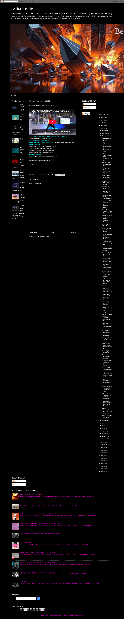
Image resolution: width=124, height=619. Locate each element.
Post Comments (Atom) (42, 236)
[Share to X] (60, 175)
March (104, 433)
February (105, 436)
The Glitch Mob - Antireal (106, 191)
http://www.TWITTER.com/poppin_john (40, 148)
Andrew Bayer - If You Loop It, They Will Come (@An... (107, 389)
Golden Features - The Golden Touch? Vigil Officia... (106, 273)
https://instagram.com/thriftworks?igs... (46, 157)
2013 (102, 463)
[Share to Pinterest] (64, 175)
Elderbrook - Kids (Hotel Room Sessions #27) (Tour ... (107, 149)
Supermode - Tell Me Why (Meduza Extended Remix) (106, 204)
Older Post (74, 232)
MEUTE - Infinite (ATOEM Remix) (106, 229)
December (105, 130)
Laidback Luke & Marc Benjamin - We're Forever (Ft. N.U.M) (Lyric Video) (40, 523)
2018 (102, 450)
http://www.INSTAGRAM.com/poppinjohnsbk (42, 146)
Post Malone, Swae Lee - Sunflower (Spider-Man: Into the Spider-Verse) (39, 514)
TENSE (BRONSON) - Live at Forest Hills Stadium (106, 381)
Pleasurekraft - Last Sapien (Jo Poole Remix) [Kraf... (107, 211)
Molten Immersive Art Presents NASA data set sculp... (107, 309)
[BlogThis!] (58, 175)
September (105, 138)
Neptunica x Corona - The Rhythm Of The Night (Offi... (107, 410)
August (104, 420)
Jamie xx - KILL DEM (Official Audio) (106, 182)
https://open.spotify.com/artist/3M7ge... (40, 161)
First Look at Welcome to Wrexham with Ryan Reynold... (107, 170)
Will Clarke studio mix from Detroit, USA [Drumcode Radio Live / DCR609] (40, 533)
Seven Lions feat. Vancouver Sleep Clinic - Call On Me (106, 363)
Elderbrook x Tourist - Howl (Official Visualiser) (106, 396)
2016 (102, 455)
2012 (102, 466)
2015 (102, 458)
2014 (102, 461)
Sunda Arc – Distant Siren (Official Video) (107, 290)
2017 (102, 453)
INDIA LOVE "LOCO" (26, 543)
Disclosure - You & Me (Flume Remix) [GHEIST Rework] (107, 218)
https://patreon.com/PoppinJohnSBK (63, 142)
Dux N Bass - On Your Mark (106, 225)
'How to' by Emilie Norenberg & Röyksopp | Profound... (107, 236)
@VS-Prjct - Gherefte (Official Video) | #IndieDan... (107, 325)
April (103, 431)
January (104, 439)
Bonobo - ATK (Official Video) (107, 368)
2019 (102, 447)
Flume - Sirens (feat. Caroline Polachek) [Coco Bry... (107, 346)
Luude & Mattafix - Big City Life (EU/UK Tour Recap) (107, 281)
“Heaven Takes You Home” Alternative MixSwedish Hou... (107, 317)
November (105, 133)
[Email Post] (53, 174)
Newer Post (33, 232)
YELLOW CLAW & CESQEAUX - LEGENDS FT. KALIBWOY (37, 572)
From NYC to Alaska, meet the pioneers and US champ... (107, 266)
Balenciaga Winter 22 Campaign (107, 416)
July (103, 423)
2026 (102, 117)
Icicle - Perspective (107, 286)
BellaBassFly (22, 8)
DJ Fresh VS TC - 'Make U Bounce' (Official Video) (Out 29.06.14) (37, 562)
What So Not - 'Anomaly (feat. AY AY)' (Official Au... (107, 296)
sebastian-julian (67, 615)
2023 (102, 125)
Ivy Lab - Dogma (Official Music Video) (106, 164)
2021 (102, 442)
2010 (102, 471)
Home (53, 232)
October (104, 136)
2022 (102, 128)
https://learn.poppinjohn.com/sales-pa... (40, 138)
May (103, 428)
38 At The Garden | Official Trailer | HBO (107, 242)
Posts (85, 104)
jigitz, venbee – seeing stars (22, 140)
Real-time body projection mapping (106, 303)
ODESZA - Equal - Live (107, 187)
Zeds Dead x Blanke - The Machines (106, 356)
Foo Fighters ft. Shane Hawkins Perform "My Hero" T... (107, 403)
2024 (102, 123)
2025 (102, 120)
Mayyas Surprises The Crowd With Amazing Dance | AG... (107, 374)
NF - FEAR (23, 582)
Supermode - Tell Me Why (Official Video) (107, 196)
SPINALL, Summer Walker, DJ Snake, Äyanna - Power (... (107, 157)
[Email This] (56, 175)
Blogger (81, 615)
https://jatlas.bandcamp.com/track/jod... (40, 165)
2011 (102, 469)
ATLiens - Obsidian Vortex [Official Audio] (107, 248)
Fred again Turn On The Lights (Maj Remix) (107, 339)
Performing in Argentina (105, 351)
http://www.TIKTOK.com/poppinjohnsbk (41, 152)
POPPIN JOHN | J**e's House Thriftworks (106, 177)
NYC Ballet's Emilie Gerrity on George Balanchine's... (106, 333)
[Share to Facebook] (62, 175)
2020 (102, 445)
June (103, 425)
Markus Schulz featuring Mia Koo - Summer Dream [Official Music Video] (40, 504)
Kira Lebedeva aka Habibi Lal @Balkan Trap (107, 260)
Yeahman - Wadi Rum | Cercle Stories (106, 254)
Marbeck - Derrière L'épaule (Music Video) (31, 494)
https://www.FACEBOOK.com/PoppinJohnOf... (43, 150)
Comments (87, 107)
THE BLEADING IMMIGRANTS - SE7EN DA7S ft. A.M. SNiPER (38, 552)
